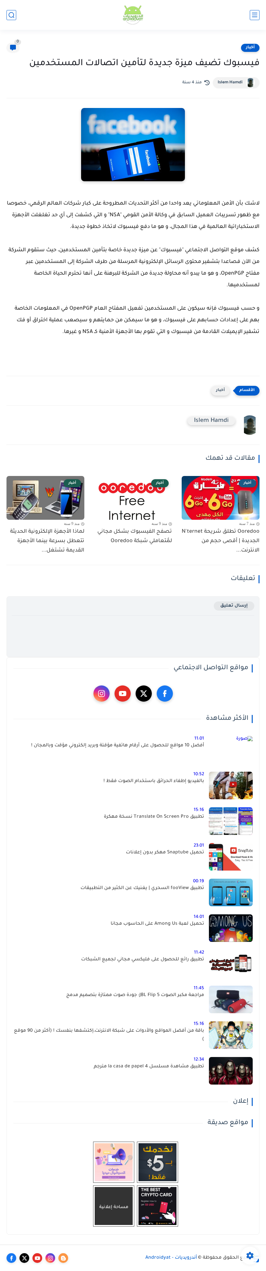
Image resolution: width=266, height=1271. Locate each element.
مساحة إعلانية (113, 1207)
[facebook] (165, 693)
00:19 (198, 881)
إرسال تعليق (234, 605)
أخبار (250, 47)
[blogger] (63, 1258)
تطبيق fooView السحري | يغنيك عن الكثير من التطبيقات (142, 888)
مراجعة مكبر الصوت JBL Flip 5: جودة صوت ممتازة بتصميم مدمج (135, 995)
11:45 (199, 988)
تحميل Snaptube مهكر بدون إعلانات (165, 852)
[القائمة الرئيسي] (255, 15)
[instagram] (101, 693)
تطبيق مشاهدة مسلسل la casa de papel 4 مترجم (149, 1066)
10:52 (198, 774)
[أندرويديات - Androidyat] (133, 15)
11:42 (199, 952)
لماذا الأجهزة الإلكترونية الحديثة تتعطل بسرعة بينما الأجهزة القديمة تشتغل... (47, 541)
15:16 (199, 810)
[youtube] (123, 693)
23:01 (199, 845)
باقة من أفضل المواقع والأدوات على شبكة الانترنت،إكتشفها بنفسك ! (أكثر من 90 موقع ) (109, 1035)
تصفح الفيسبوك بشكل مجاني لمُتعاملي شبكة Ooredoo (134, 536)
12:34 (199, 1059)
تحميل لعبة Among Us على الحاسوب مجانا (157, 924)
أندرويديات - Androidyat (171, 1258)
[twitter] (144, 693)
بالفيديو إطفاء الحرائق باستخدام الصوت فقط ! (153, 781)
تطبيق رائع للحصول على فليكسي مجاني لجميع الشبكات (142, 959)
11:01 (199, 738)
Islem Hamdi (230, 82)
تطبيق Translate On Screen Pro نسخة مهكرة (154, 817)
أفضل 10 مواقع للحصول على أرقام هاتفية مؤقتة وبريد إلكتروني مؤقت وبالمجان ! (117, 745)
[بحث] (11, 15)
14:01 (199, 917)
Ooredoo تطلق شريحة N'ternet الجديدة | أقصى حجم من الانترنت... (221, 541)
